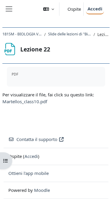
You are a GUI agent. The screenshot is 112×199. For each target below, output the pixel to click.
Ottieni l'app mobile (28, 173)
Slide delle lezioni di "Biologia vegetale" (69, 34)
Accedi (95, 9)
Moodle (42, 190)
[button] (48, 9)
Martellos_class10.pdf (24, 101)
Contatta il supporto (36, 139)
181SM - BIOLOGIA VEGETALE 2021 (22, 34)
